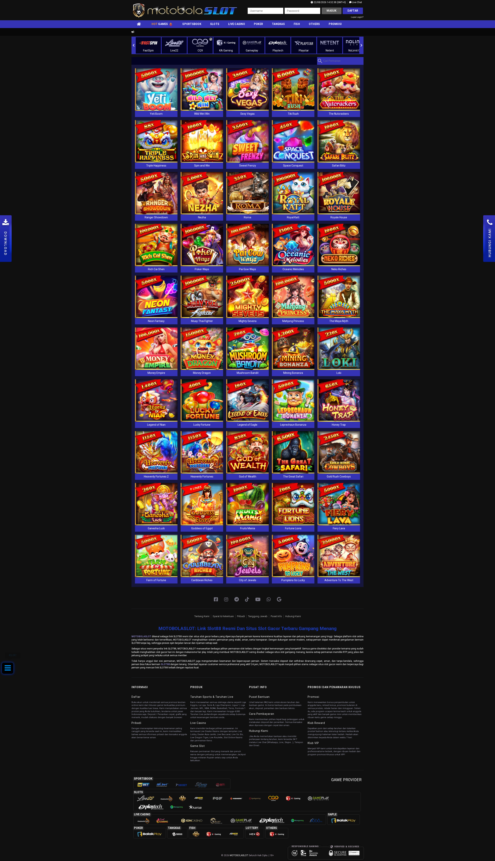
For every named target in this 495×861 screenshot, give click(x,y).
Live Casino (236, 24)
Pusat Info (276, 616)
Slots (214, 24)
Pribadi (241, 616)
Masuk (331, 10)
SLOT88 (165, 664)
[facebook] (216, 599)
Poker (258, 24)
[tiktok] (247, 599)
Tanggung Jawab (257, 616)
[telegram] (236, 599)
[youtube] (257, 599)
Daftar (352, 10)
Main (156, 89)
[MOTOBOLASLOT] (279, 599)
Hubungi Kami (293, 616)
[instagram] (226, 599)
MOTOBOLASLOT (141, 636)
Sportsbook (191, 24)
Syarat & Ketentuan (223, 616)
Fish (297, 24)
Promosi (335, 24)
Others (314, 24)
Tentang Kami (201, 616)
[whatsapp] (269, 599)
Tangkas (278, 24)
